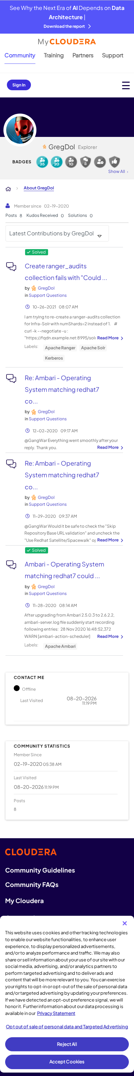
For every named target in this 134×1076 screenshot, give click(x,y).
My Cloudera (24, 900)
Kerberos (54, 358)
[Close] (124, 923)
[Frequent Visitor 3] (57, 162)
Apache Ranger (60, 347)
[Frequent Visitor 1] (100, 162)
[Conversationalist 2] (85, 162)
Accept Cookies (67, 1061)
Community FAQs (31, 884)
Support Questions (48, 295)
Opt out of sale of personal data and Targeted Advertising (67, 1026)
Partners (82, 55)
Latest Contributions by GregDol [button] (51, 233)
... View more (109, 338)
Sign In (18, 84)
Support (112, 55)
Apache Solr (93, 347)
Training (54, 55)
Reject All (67, 1044)
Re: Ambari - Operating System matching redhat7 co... (62, 389)
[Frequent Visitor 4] (42, 162)
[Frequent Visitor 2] (71, 162)
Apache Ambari (60, 646)
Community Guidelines (40, 870)
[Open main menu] (126, 85)
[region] (67, 994)
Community (19, 55)
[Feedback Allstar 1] (114, 162)
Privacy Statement (56, 1013)
